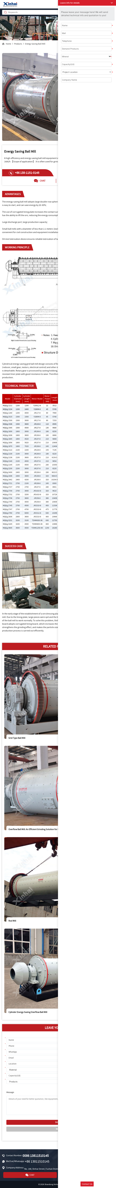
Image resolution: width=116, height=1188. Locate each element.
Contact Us (87, 1184)
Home (8, 43)
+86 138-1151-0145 (27, 173)
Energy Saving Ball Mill (35, 43)
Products (18, 43)
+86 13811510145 (37, 1161)
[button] (87, 3)
